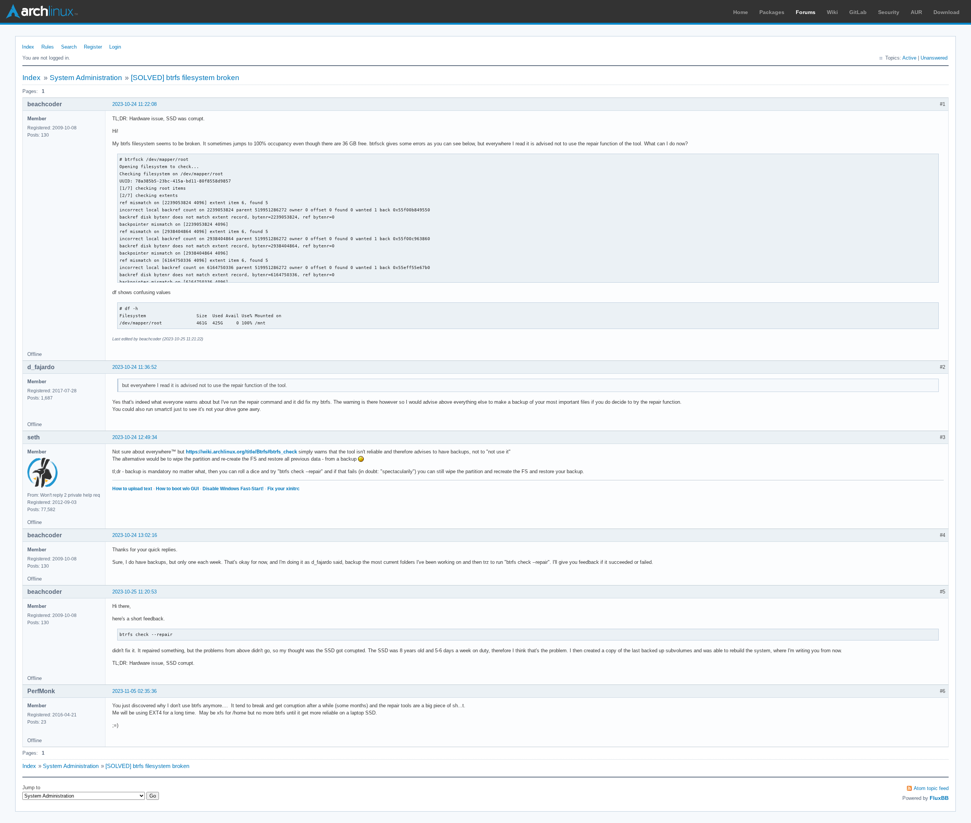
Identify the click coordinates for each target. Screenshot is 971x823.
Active (909, 58)
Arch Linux (42, 11)
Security (888, 12)
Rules (47, 47)
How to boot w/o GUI (177, 488)
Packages (771, 12)
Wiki (832, 12)
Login (115, 47)
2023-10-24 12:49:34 (134, 437)
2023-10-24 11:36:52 (134, 367)
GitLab (858, 12)
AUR (916, 12)
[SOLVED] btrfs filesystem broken (185, 78)
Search (69, 47)
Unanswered (934, 58)
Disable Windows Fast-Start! (233, 488)
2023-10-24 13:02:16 (134, 535)
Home (740, 12)
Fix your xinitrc (283, 488)
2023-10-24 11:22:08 (134, 104)
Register (93, 47)
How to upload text (132, 488)
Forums (805, 12)
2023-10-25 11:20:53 (134, 592)
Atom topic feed (931, 788)
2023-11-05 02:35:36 (134, 691)
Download (946, 12)
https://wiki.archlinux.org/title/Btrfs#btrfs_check (241, 452)
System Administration (86, 78)
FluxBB (939, 798)
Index (28, 47)
